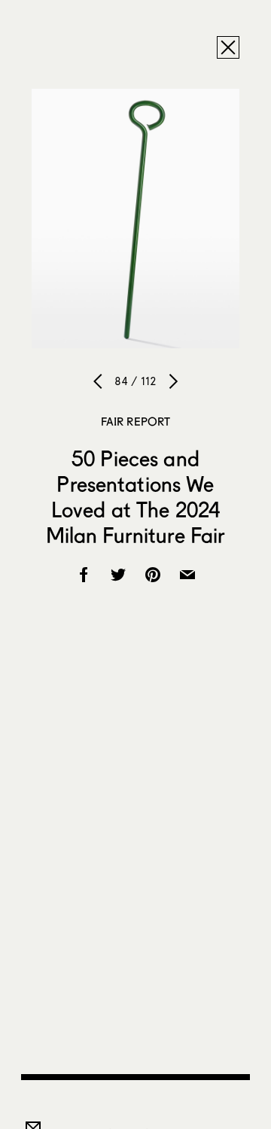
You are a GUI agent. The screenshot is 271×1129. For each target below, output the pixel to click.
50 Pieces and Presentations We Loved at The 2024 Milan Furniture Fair (136, 496)
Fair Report (136, 421)
